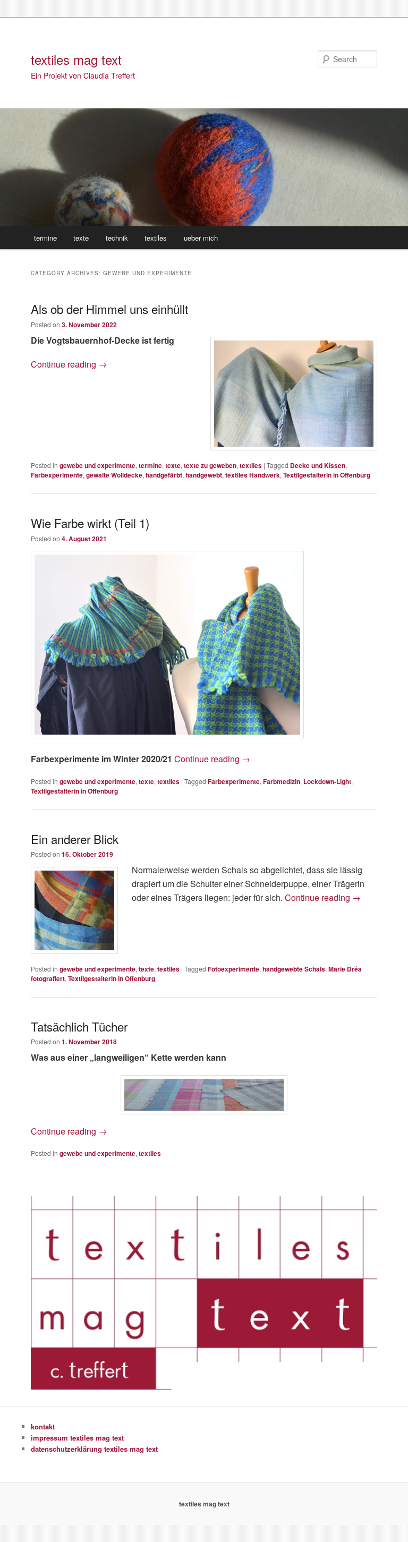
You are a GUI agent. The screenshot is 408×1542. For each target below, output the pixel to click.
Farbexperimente (57, 475)
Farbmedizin (281, 781)
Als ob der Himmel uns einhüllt (109, 308)
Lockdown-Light (327, 781)
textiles (155, 238)
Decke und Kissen (317, 465)
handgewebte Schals (293, 969)
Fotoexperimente (233, 969)
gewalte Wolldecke (114, 475)
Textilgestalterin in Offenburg (326, 475)
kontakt (43, 1426)
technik (117, 238)
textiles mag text (76, 59)
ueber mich (201, 238)
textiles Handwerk (252, 475)
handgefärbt (164, 475)
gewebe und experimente (97, 465)
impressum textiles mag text (77, 1438)
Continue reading (69, 364)
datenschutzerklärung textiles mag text (94, 1449)
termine (45, 238)
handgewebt (203, 475)
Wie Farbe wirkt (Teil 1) (90, 522)
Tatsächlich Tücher (79, 1026)
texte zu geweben (210, 465)
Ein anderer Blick (74, 838)
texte (81, 238)
